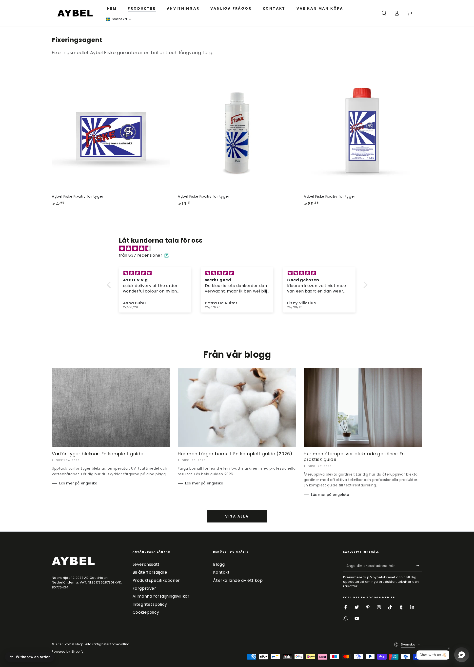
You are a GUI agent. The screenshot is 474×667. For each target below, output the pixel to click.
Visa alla (237, 516)
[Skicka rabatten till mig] (419, 565)
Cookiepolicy (146, 612)
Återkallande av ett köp (238, 580)
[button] (118, 19)
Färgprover (144, 588)
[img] (239, 248)
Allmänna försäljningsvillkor (161, 596)
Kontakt (221, 572)
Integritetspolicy (150, 604)
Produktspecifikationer (156, 580)
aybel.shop (74, 644)
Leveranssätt (146, 564)
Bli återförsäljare (150, 572)
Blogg (219, 564)
